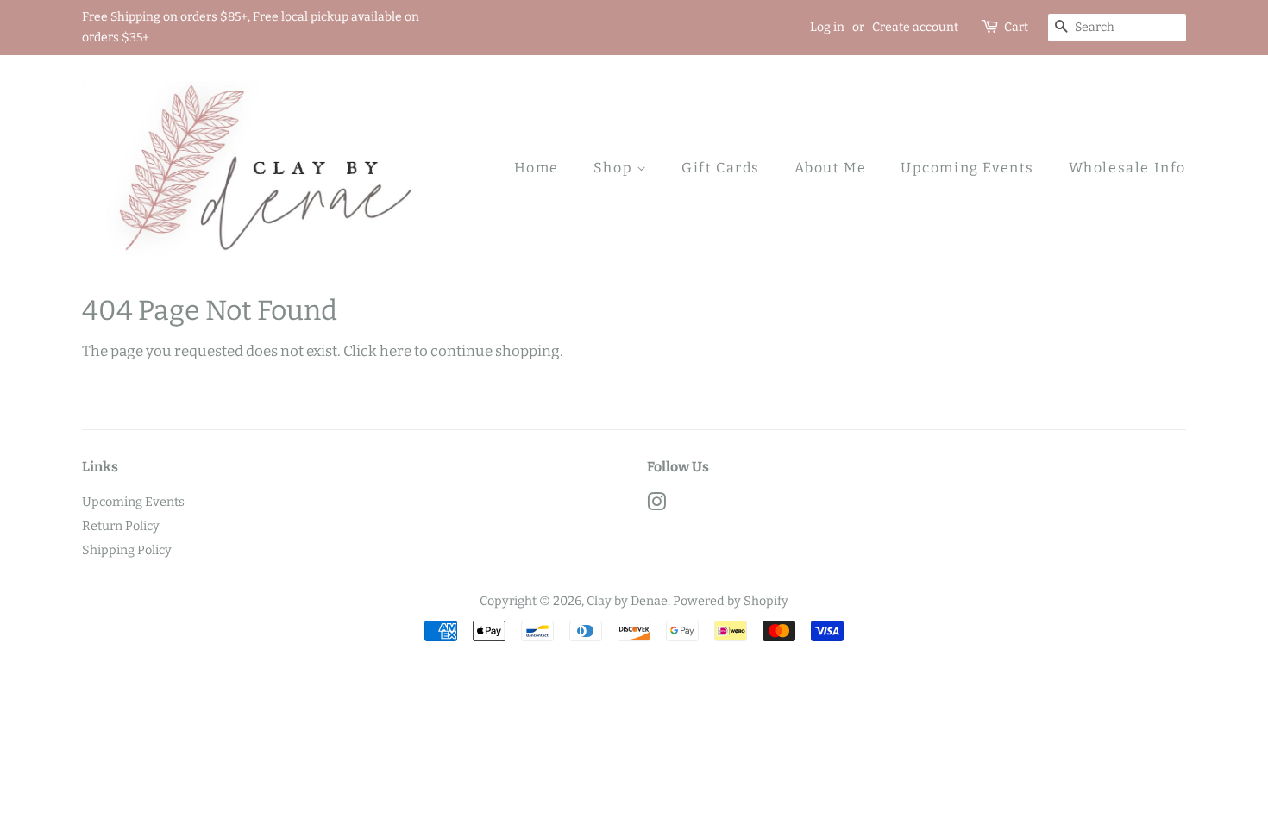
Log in (827, 27)
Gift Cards (720, 167)
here (395, 351)
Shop (615, 167)
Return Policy (121, 526)
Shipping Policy (127, 550)
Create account (915, 27)
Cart (1016, 27)
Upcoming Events (967, 167)
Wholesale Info (1127, 167)
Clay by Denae (627, 601)
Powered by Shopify (730, 601)
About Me (830, 167)
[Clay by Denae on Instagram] (656, 505)
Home (536, 167)
